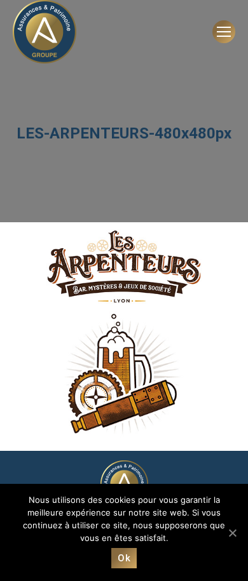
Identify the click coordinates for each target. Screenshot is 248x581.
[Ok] (232, 532)
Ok (124, 558)
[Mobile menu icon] (223, 31)
